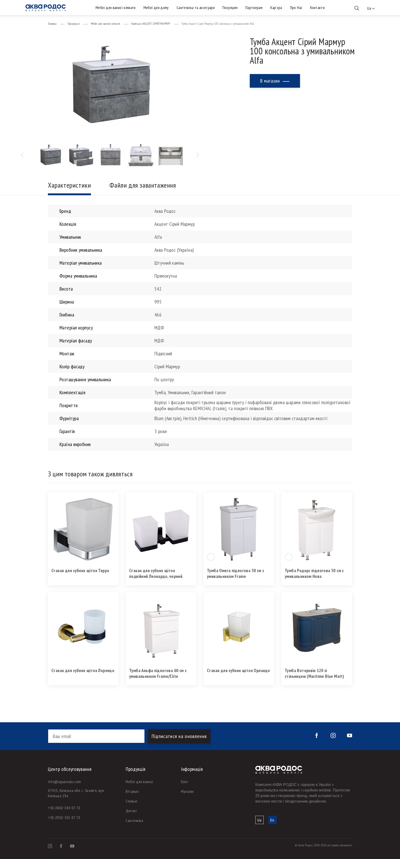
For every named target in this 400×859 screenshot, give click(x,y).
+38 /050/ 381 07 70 (64, 817)
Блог (184, 781)
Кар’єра (276, 7)
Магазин (187, 791)
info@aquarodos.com (64, 781)
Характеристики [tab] (69, 184)
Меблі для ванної (139, 781)
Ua (259, 820)
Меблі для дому (156, 7)
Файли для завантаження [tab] (142, 184)
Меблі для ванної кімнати (116, 7)
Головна (52, 24)
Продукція (74, 24)
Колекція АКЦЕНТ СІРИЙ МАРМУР (150, 24)
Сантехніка (134, 820)
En (272, 820)
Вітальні (132, 791)
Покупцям (230, 7)
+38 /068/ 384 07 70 (64, 807)
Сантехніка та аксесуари (196, 7)
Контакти (317, 7)
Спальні (132, 801)
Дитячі (131, 810)
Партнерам (253, 7)
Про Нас (296, 7)
